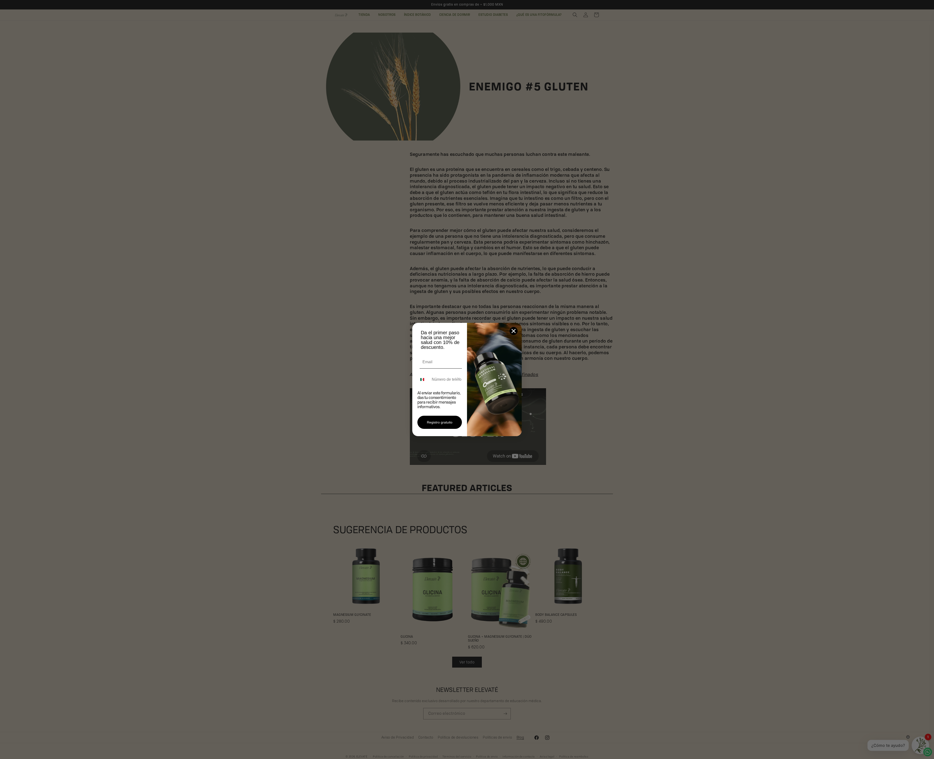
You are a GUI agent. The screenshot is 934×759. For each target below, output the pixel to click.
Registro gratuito (439, 422)
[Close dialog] (513, 331)
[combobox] (423, 380)
